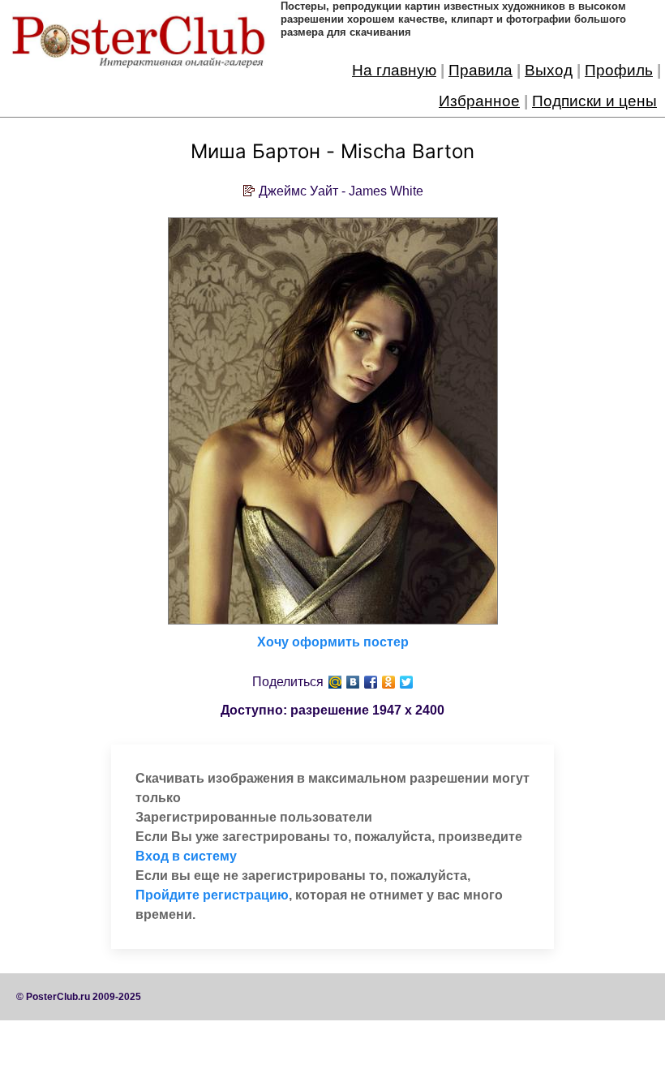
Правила (480, 70)
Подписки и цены (594, 100)
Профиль (619, 70)
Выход (549, 70)
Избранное (479, 100)
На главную (394, 70)
